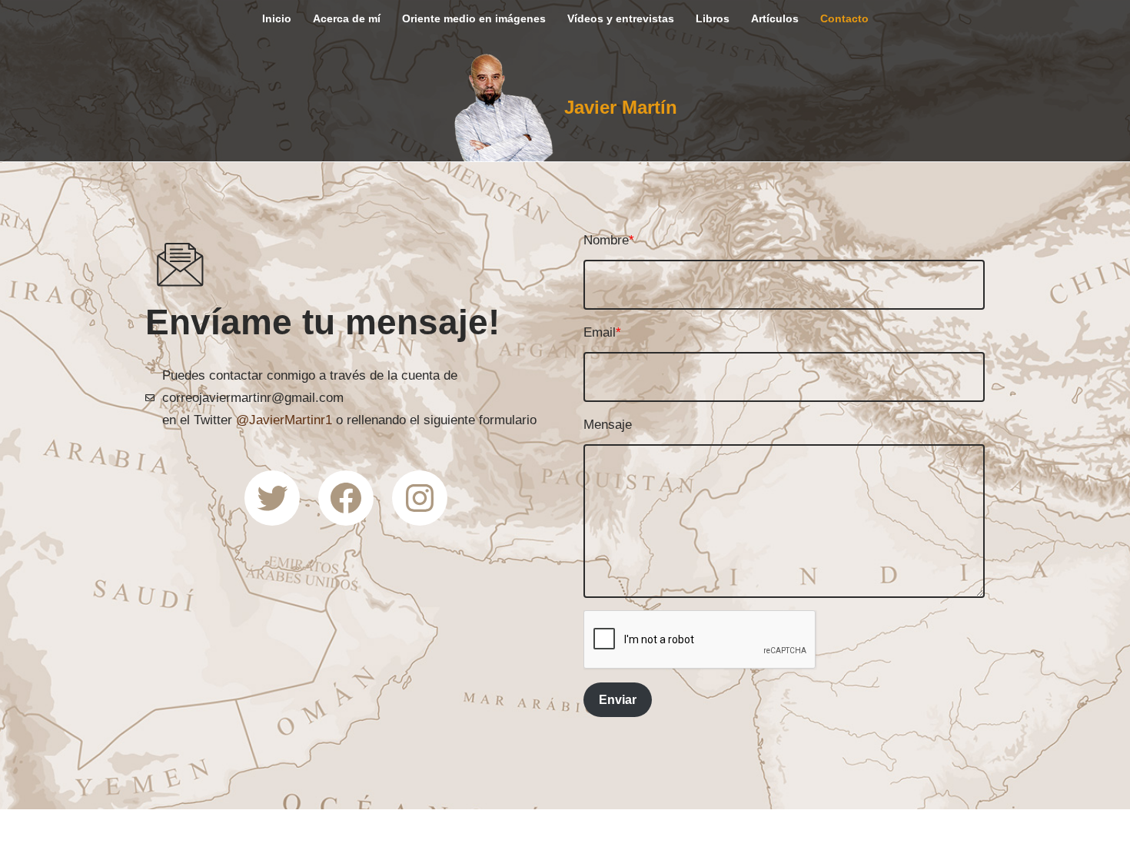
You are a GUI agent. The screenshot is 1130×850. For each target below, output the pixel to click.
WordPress (313, 829)
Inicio (276, 19)
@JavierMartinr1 (284, 420)
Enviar (617, 699)
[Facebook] (346, 498)
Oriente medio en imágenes (474, 19)
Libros (713, 19)
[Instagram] (419, 498)
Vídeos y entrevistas (620, 19)
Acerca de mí (347, 19)
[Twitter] (272, 498)
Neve (142, 829)
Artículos (775, 19)
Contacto (844, 19)
